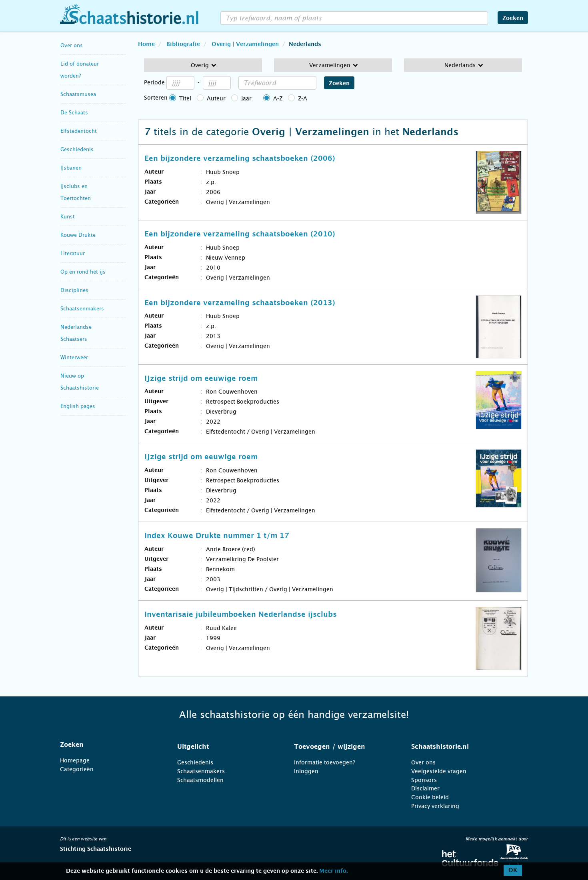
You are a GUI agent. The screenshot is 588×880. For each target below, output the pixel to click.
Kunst (67, 217)
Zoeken (512, 18)
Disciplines (74, 290)
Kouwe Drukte (78, 235)
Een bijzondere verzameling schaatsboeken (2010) (239, 234)
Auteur (216, 98)
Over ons (71, 45)
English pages (77, 406)
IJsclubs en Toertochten (75, 192)
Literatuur (72, 253)
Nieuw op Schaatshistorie (79, 382)
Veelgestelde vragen (438, 771)
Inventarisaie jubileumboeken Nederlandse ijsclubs (240, 614)
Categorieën (77, 769)
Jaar (246, 98)
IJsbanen (71, 168)
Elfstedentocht (78, 131)
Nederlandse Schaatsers (76, 333)
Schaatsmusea (78, 94)
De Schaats (74, 113)
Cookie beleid (430, 797)
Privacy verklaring (435, 806)
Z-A (302, 98)
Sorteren (156, 97)
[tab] (108, 744)
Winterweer (74, 357)
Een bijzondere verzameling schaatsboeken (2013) (239, 303)
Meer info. (333, 871)
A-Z (277, 98)
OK (512, 870)
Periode (154, 82)
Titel (185, 98)
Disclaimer (425, 788)
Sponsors (424, 780)
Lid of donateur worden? (79, 70)
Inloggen (306, 771)
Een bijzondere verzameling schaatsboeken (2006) (239, 158)
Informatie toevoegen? (324, 762)
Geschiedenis (77, 149)
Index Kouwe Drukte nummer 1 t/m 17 (216, 536)
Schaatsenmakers (82, 309)
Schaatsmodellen (200, 780)
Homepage (75, 760)
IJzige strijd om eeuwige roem (201, 378)
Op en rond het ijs (83, 272)
